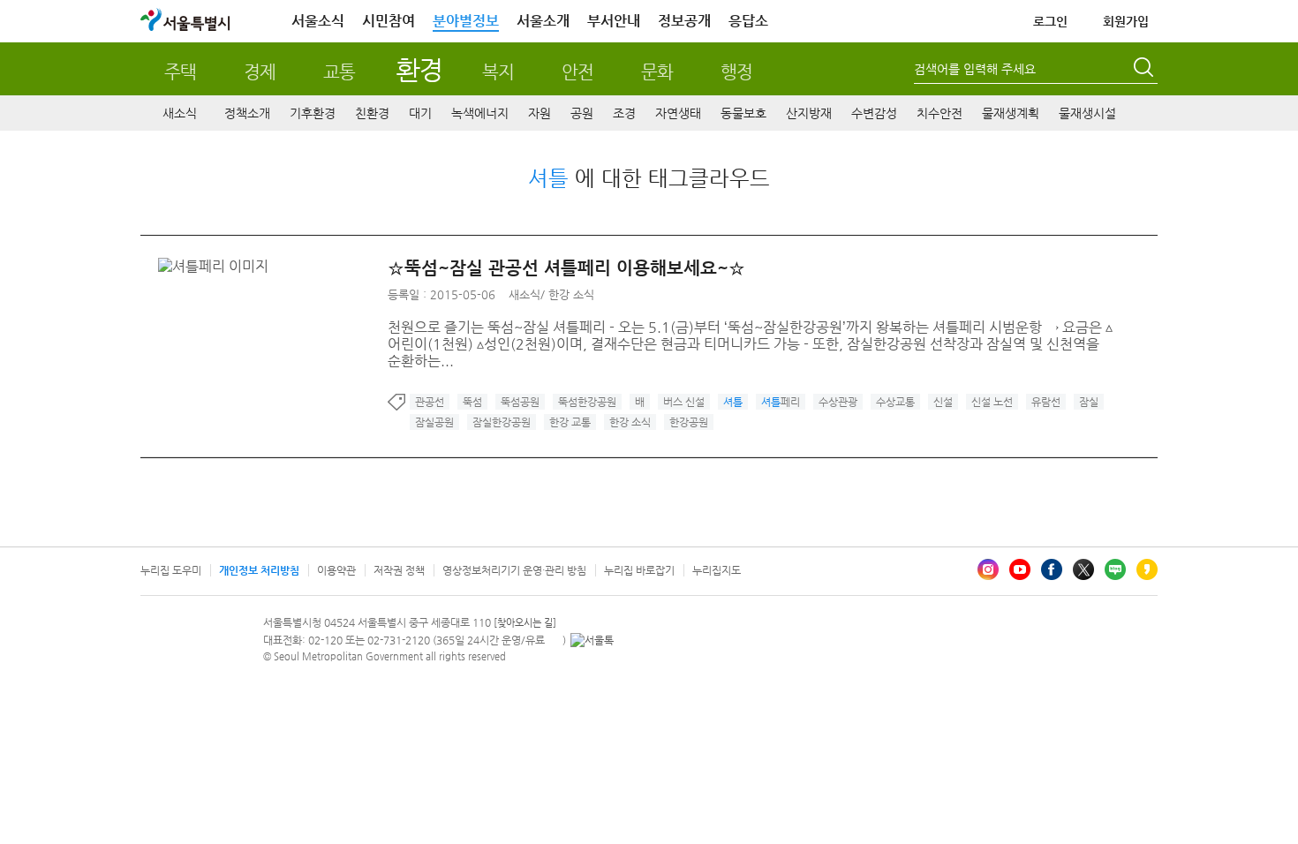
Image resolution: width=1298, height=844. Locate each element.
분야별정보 (466, 20)
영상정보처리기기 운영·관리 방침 (514, 570)
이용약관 (336, 570)
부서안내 (613, 20)
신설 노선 (992, 402)
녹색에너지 (480, 113)
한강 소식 (571, 294)
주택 (180, 72)
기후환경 (313, 113)
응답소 (748, 20)
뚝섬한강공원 (587, 402)
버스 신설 (684, 402)
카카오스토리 (1147, 569)
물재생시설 (1087, 113)
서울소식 (317, 20)
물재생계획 (1010, 113)
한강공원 (688, 422)
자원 (539, 113)
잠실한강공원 (501, 422)
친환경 (372, 113)
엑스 (1083, 569)
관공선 (429, 402)
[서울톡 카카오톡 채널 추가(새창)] (592, 640)
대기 (420, 113)
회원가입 (1126, 21)
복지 (498, 72)
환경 (419, 69)
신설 (943, 402)
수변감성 (874, 113)
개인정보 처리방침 (259, 570)
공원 (581, 113)
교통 (339, 72)
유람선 (1045, 402)
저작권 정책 (399, 570)
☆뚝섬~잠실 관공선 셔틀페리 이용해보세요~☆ (566, 268)
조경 (624, 113)
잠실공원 (434, 422)
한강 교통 (570, 422)
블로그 (1115, 569)
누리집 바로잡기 (639, 570)
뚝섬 (472, 402)
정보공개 (684, 20)
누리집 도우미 (170, 570)
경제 (259, 72)
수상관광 (838, 402)
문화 (657, 72)
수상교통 (895, 402)
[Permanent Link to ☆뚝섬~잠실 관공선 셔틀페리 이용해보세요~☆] (217, 266)
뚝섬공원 (520, 402)
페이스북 (1051, 569)
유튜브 (1019, 569)
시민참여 (388, 20)
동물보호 (743, 113)
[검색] (1145, 70)
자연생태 (678, 113)
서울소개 (543, 20)
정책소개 (247, 113)
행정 (736, 72)
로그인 (1050, 21)
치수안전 (939, 113)
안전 (577, 72)
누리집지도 (716, 570)
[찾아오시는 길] (525, 623)
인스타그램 (988, 569)
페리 (780, 402)
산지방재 (809, 113)
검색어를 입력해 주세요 (975, 69)
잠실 (1088, 402)
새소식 (179, 113)
